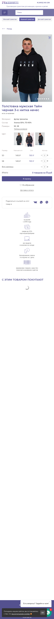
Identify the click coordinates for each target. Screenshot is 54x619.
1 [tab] (36, 98)
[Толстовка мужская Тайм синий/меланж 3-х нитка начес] (29, 139)
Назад (9, 29)
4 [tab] (42, 98)
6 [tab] (47, 98)
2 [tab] (38, 98)
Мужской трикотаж (27, 19)
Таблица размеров (20, 129)
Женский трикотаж (10, 19)
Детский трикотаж (44, 19)
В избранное (28, 185)
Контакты (27, 617)
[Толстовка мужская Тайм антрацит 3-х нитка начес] (18, 139)
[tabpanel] (27, 68)
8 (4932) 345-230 (43, 3)
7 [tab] (49, 98)
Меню (5, 12)
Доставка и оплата (27, 190)
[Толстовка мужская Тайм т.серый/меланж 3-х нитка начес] (40, 139)
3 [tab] (40, 98)
